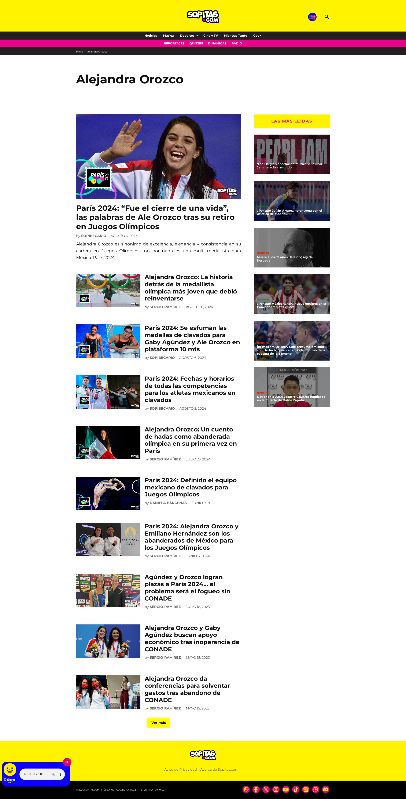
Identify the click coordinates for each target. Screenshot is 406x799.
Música (262, 160)
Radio (237, 43)
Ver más (158, 723)
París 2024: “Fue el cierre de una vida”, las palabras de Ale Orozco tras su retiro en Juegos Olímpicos (155, 217)
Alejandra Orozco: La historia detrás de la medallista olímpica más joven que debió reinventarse (191, 287)
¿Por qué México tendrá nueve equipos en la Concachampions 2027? (291, 305)
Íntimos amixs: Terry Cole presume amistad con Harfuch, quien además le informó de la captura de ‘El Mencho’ (291, 350)
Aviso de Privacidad (180, 769)
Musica (168, 35)
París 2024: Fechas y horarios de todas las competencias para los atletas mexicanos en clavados (190, 389)
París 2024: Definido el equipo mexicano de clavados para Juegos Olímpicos (191, 487)
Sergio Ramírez (165, 307)
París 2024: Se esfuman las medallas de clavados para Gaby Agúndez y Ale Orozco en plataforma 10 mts (192, 338)
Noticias (151, 35)
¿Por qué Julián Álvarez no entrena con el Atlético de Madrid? (289, 212)
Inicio (79, 51)
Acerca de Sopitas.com (219, 769)
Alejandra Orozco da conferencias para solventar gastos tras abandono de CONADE (187, 689)
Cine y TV (210, 35)
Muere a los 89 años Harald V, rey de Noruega (285, 258)
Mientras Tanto (235, 35)
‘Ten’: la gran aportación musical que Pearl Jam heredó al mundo (290, 165)
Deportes (187, 35)
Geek (257, 35)
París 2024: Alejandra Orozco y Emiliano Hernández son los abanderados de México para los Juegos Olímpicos (192, 537)
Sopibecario (93, 236)
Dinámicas (217, 43)
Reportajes (174, 43)
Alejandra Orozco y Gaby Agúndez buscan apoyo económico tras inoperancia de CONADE (192, 638)
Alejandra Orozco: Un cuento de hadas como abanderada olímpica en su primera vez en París (191, 440)
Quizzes (196, 43)
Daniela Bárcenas (168, 503)
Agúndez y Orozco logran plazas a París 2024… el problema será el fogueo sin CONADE (187, 587)
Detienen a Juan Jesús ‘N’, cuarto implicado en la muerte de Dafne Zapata (291, 398)
